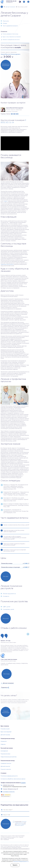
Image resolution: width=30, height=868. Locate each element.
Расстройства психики (7, 748)
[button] (28, 634)
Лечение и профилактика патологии (11, 39)
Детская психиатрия (10, 6)
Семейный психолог (6, 763)
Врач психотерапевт (6, 731)
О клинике (3, 773)
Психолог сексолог (6, 769)
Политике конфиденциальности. (21, 861)
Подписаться (5, 823)
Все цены (5, 576)
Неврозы (3, 744)
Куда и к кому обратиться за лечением (12, 36)
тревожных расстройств (7, 264)
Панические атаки (5, 754)
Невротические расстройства (8, 756)
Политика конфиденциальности (9, 776)
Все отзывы (6, 674)
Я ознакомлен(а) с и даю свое (20, 823)
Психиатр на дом (5, 728)
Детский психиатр (5, 734)
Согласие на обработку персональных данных (13, 779)
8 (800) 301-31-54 (8, 785)
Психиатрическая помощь (8, 738)
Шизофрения (4, 751)
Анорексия (3, 741)
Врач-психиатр (5, 726)
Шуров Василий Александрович (14, 108)
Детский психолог (5, 766)
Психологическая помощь (8, 760)
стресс (5, 201)
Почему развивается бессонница (10, 34)
